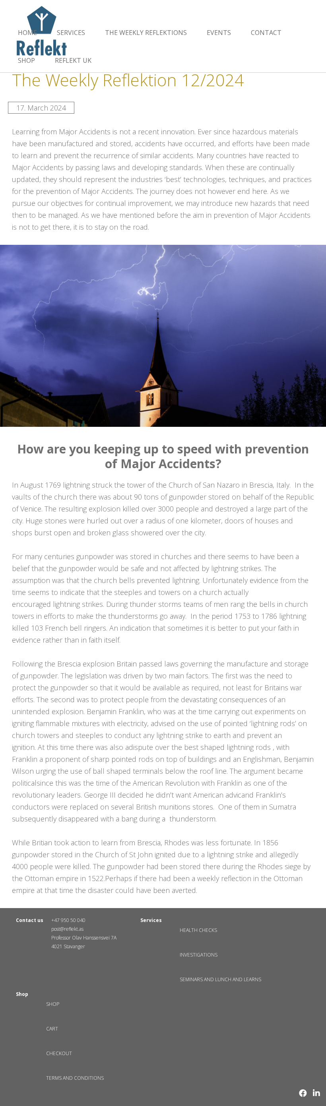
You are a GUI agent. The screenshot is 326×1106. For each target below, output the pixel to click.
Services (71, 32)
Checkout (59, 1053)
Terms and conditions (75, 1078)
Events (219, 32)
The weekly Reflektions (146, 32)
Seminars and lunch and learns (220, 979)
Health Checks (198, 930)
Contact (266, 32)
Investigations (198, 954)
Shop (26, 60)
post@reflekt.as (67, 929)
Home (27, 32)
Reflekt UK (73, 60)
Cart (52, 1028)
